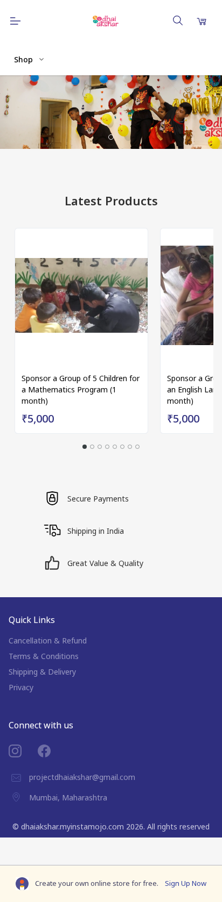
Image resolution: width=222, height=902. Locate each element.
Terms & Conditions (44, 656)
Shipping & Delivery (42, 672)
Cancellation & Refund (48, 640)
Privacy (21, 687)
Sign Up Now (185, 883)
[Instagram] (23, 750)
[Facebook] (52, 750)
